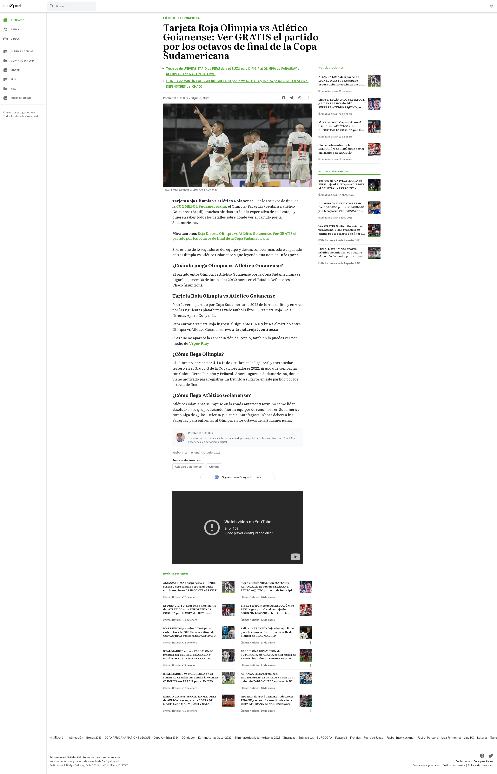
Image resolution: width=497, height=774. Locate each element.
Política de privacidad (480, 765)
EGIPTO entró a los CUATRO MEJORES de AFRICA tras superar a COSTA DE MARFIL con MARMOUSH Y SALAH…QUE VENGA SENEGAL (189, 700)
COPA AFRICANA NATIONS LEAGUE (127, 738)
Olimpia (214, 467)
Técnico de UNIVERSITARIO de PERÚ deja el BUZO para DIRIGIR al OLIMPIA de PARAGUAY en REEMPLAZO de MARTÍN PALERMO (341, 184)
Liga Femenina (451, 738)
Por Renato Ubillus (175, 98)
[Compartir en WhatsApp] (300, 98)
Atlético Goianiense (188, 467)
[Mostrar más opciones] (308, 98)
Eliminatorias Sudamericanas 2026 (257, 738)
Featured (341, 738)
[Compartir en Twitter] (292, 98)
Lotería (482, 738)
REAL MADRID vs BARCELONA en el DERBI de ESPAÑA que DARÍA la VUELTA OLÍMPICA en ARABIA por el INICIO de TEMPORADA (190, 677)
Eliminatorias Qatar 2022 (214, 738)
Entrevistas (306, 738)
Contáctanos (463, 761)
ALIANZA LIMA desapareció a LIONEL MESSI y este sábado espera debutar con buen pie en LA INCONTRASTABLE (190, 586)
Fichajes (355, 738)
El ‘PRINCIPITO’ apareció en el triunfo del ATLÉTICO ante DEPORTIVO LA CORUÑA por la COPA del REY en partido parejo (189, 609)
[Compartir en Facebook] (284, 98)
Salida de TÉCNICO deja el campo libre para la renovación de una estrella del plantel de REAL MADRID (267, 632)
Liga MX (469, 738)
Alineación (76, 738)
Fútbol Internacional (182, 18)
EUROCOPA (324, 738)
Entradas (289, 738)
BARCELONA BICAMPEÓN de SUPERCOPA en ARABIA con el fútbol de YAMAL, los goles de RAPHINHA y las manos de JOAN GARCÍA (268, 654)
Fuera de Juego (373, 738)
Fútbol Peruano (427, 738)
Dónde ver (188, 738)
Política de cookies (454, 765)
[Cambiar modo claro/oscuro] (491, 6)
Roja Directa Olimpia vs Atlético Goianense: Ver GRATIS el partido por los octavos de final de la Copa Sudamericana (234, 236)
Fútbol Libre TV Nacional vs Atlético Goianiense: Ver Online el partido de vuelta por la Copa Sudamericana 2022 (340, 252)
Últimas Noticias (172, 597)
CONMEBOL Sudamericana (201, 206)
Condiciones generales (426, 765)
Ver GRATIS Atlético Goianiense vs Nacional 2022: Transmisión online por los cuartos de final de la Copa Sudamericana (341, 229)
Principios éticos (483, 761)
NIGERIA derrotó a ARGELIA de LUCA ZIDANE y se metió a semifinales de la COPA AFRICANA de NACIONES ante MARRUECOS (267, 700)
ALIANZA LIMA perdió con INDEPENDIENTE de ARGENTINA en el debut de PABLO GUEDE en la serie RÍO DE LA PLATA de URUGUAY (268, 677)
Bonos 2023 (94, 738)
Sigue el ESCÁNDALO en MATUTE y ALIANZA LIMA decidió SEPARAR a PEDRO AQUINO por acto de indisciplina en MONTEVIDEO (268, 586)
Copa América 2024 (166, 738)
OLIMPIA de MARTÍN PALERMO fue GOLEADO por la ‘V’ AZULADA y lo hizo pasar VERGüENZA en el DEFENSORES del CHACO (341, 207)
